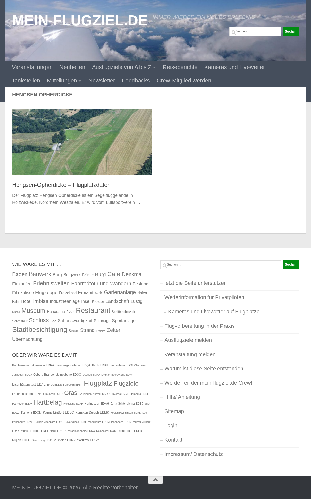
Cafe (113, 274)
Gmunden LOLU (53, 393)
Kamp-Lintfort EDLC (58, 412)
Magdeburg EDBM (99, 421)
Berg (57, 274)
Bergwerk (72, 274)
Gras (70, 393)
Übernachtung (27, 339)
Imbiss (40, 301)
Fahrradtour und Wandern (101, 284)
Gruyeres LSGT (119, 393)
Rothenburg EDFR (130, 430)
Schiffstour (19, 321)
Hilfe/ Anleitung (182, 397)
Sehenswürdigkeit (75, 320)
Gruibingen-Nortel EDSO (93, 393)
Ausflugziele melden (188, 340)
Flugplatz (98, 383)
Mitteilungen (62, 80)
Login (170, 425)
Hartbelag (47, 402)
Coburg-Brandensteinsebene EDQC (57, 374)
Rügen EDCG (21, 440)
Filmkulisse (23, 292)
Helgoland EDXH (73, 403)
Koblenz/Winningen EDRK (126, 412)
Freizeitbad (68, 293)
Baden (19, 274)
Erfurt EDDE (54, 384)
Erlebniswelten (51, 283)
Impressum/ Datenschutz (193, 454)
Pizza (70, 312)
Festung (140, 283)
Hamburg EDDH (139, 393)
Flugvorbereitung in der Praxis (199, 326)
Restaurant (93, 310)
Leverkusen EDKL (75, 421)
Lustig (136, 301)
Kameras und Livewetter (234, 67)
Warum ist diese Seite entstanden (203, 368)
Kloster (98, 301)
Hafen (142, 293)
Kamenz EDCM (31, 412)
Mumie (16, 311)
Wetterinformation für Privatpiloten (204, 297)
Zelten (114, 330)
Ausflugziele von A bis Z (121, 67)
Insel (85, 301)
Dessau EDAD (91, 374)
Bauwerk (40, 274)
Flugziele (126, 383)
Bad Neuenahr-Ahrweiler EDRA (33, 365)
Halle (15, 302)
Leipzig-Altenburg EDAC (49, 421)
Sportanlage (124, 320)
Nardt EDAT (57, 430)
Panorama (56, 311)
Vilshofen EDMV (65, 440)
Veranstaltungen (32, 67)
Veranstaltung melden (190, 354)
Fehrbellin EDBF (72, 384)
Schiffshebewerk (123, 312)
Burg (100, 274)
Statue (74, 331)
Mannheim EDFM (121, 421)
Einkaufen (22, 283)
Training (100, 330)
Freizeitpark (90, 292)
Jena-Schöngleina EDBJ (127, 403)
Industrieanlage (65, 301)
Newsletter (101, 80)
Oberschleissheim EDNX (80, 430)
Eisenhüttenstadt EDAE (29, 384)
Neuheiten (72, 67)
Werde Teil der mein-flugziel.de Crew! (208, 383)
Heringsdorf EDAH (97, 403)
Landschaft (117, 301)
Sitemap (174, 411)
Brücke (88, 275)
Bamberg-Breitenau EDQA (73, 365)
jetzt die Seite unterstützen (195, 283)
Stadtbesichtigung (39, 329)
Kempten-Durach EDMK (92, 412)
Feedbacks (136, 80)
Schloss (39, 320)
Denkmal (132, 274)
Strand (87, 330)
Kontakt (173, 440)
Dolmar (105, 374)
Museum (33, 310)
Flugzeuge (46, 292)
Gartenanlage (120, 292)
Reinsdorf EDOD (106, 430)
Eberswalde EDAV (122, 374)
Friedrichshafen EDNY (27, 393)
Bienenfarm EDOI (121, 365)
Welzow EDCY (88, 440)
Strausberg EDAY (42, 440)
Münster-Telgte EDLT (34, 431)
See (53, 321)
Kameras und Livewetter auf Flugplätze (213, 311)
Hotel (26, 301)
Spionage (102, 320)
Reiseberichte (180, 67)
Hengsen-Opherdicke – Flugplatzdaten (61, 185)
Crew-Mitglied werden (184, 80)
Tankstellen (26, 80)
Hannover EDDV (22, 403)
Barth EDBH (100, 365)
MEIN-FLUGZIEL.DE (79, 20)
